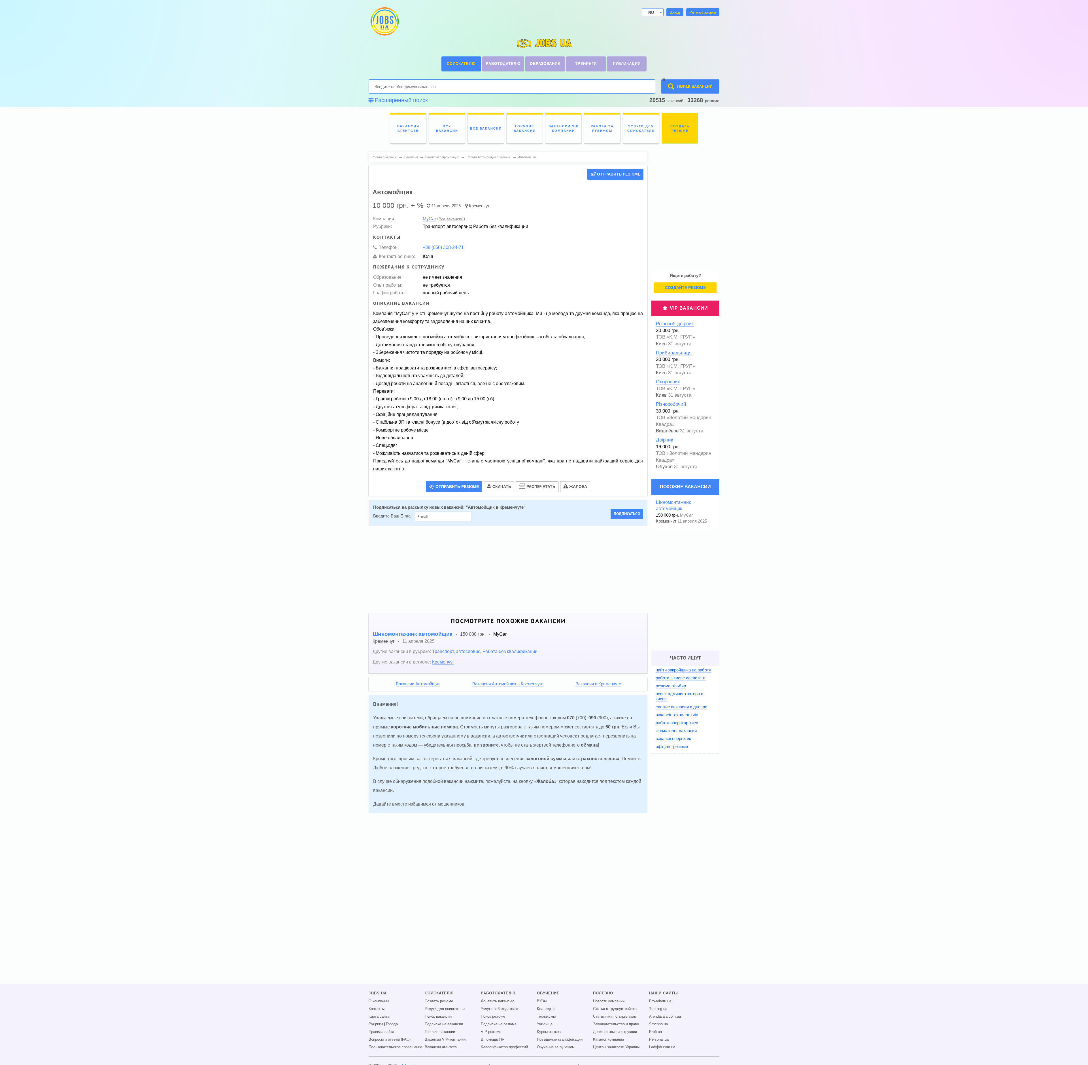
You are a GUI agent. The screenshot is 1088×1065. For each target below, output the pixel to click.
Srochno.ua (658, 1024)
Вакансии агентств (441, 1047)
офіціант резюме (672, 746)
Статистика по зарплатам (615, 1016)
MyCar (429, 218)
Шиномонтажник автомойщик (412, 634)
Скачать (501, 486)
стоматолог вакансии (676, 730)
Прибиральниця (674, 353)
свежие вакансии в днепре (681, 706)
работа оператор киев (677, 722)
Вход (675, 12)
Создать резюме (439, 1001)
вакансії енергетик (673, 738)
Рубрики (376, 1024)
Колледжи (545, 1009)
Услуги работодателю (499, 1009)
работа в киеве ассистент (681, 677)
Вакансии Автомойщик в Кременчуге (507, 684)
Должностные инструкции (615, 1032)
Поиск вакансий (438, 1016)
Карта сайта (379, 1016)
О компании (379, 1001)
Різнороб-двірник (675, 323)
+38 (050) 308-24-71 (443, 247)
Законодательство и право (616, 1024)
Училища (544, 1024)
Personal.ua (659, 1039)
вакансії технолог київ (677, 714)
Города (392, 1024)
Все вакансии (451, 219)
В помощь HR (492, 1039)
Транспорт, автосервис (456, 651)
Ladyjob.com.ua (662, 1047)
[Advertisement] (504, 569)
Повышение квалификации (560, 1039)
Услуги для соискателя (445, 1009)
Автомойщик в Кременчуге (496, 507)
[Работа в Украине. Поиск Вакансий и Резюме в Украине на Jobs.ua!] (384, 21)
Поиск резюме (493, 1016)
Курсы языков (549, 1032)
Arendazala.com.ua (665, 1016)
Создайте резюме (685, 287)
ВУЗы (542, 1001)
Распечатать (540, 486)
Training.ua (658, 1009)
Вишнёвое (667, 431)
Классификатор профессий (504, 1047)
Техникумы (546, 1016)
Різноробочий (671, 404)
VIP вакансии (689, 308)
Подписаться (627, 513)
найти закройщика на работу (683, 669)
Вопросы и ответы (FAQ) (390, 1039)
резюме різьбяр (671, 685)
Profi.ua (655, 1032)
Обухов (664, 466)
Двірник (664, 440)
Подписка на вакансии (444, 1024)
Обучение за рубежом (556, 1047)
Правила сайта (381, 1032)
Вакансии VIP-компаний (445, 1039)
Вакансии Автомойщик (418, 684)
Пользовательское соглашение (395, 1047)
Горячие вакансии (440, 1032)
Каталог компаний (608, 1039)
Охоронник (668, 381)
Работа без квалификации (510, 651)
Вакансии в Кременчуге (598, 684)
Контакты (376, 1009)
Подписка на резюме (499, 1024)
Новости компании (608, 1001)
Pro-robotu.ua (660, 1001)
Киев (661, 343)
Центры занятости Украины (616, 1047)
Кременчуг (479, 205)
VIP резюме (491, 1032)
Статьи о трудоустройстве (615, 1009)
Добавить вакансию (498, 1001)
